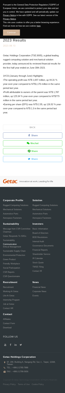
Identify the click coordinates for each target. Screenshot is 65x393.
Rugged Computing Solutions (15, 205)
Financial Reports (40, 250)
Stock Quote (38, 262)
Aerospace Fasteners (12, 218)
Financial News (39, 287)
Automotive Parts (10, 214)
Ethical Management (12, 247)
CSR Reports (9, 272)
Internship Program (11, 300)
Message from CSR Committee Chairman (16, 230)
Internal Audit (38, 241)
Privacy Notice (9, 15)
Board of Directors (40, 233)
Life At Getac (9, 295)
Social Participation (11, 268)
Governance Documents (43, 246)
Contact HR (8, 308)
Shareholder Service (41, 254)
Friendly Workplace (11, 264)
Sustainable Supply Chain (14, 251)
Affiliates (7, 319)
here (39, 26)
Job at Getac (8, 304)
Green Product (9, 259)
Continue (11, 32)
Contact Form (9, 323)
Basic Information (40, 229)
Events (35, 295)
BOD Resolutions (40, 237)
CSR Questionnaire (11, 276)
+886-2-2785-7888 (20, 367)
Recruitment (8, 287)
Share (34, 135)
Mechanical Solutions (12, 209)
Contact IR (37, 271)
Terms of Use (24, 384)
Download (7, 327)
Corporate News (39, 291)
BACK (33, 127)
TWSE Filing (38, 267)
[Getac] (10, 181)
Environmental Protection (14, 255)
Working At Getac (10, 291)
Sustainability (9, 240)
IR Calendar (37, 258)
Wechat (34, 143)
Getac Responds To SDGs (14, 236)
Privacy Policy (9, 384)
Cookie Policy (38, 384)
